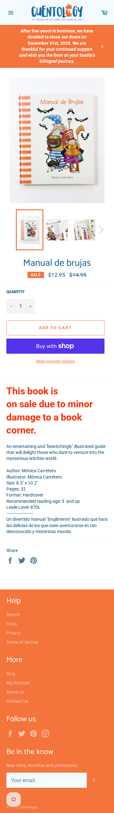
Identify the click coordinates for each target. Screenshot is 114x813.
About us (15, 691)
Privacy (13, 633)
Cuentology (28, 807)
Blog (10, 673)
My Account (18, 682)
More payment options (55, 361)
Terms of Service (22, 642)
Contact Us (17, 701)
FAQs (11, 623)
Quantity (15, 292)
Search (13, 614)
